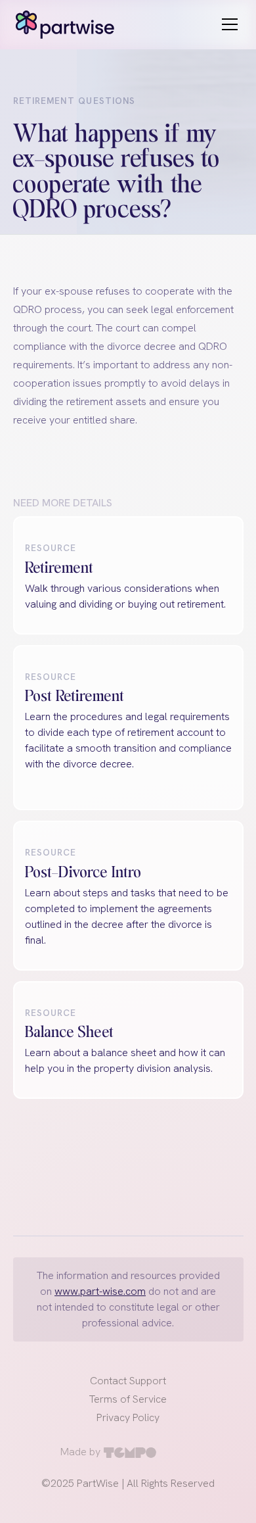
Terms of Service (128, 1399)
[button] (227, 24)
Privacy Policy (128, 1417)
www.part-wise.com (100, 1291)
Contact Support (128, 1381)
